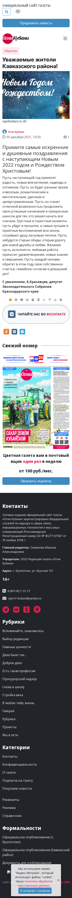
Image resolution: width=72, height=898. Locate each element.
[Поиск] (6, 12)
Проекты (9, 727)
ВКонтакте (56, 314)
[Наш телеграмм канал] (7, 611)
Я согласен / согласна (35, 891)
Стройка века (12, 695)
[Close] (58, 880)
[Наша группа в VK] (18, 611)
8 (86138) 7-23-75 (19, 591)
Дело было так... (14, 655)
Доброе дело (12, 663)
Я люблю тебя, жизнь (18, 703)
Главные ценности (16, 647)
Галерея (8, 711)
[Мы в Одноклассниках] (28, 611)
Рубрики (8, 719)
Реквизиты (10, 799)
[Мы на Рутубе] (39, 611)
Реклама (9, 807)
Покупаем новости (17, 788)
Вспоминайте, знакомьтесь (23, 631)
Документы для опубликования (26, 863)
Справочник (12, 815)
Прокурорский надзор (19, 679)
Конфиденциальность (19, 764)
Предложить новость (36, 23)
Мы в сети (10, 735)
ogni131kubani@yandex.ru (24, 598)
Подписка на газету (17, 780)
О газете (9, 772)
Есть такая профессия (18, 671)
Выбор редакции (15, 639)
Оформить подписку (36, 481)
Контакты (9, 756)
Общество (10, 51)
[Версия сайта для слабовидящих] (18, 11)
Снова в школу (13, 687)
